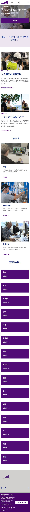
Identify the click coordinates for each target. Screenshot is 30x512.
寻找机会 (15, 20)
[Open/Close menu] (28, 2)
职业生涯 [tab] (3, 488)
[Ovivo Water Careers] (4, 2)
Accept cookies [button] (22, 502)
